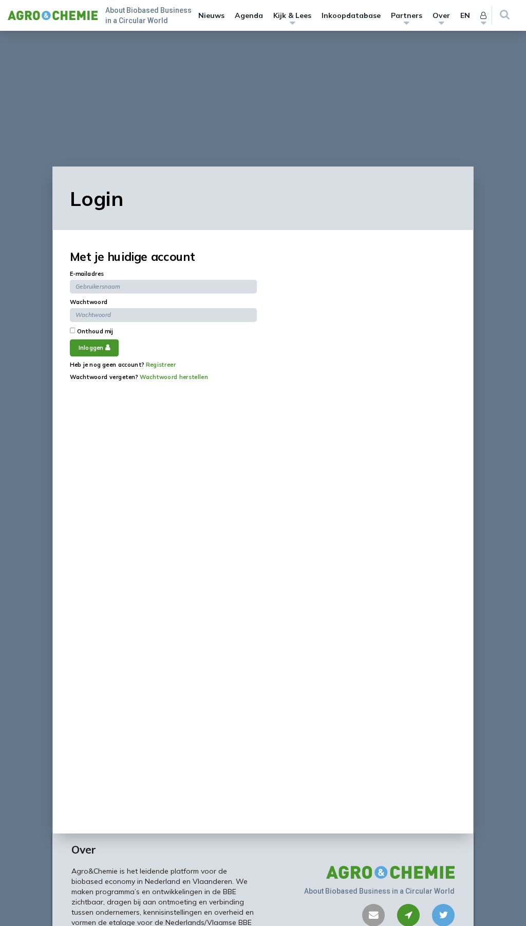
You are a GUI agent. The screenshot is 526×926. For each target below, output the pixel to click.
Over (441, 15)
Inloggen (92, 347)
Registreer (161, 364)
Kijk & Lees (292, 15)
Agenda (249, 15)
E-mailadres (87, 273)
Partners (406, 15)
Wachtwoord (89, 301)
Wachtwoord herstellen (174, 377)
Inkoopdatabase (351, 15)
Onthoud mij (94, 330)
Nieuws (211, 15)
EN (465, 15)
